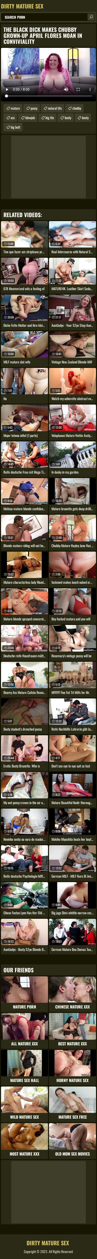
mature (15, 108)
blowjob (30, 117)
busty (68, 117)
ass (13, 117)
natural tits (55, 108)
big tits (50, 117)
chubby (76, 108)
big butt (15, 127)
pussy (34, 108)
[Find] (91, 16)
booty (85, 117)
